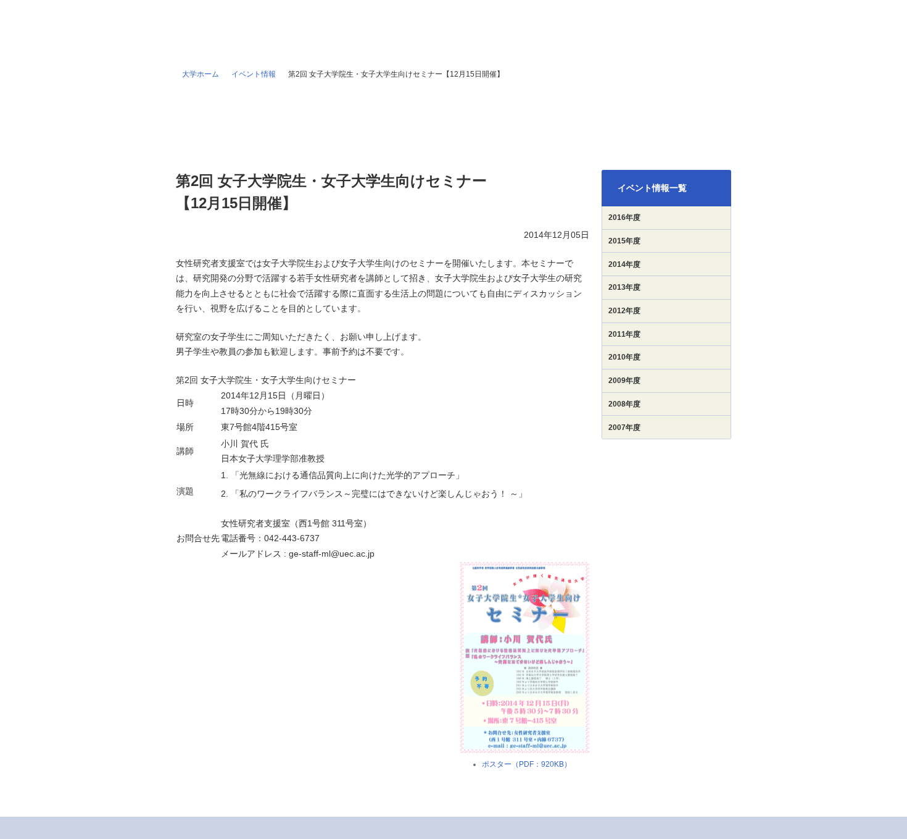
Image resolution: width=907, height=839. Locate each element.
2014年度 (624, 264)
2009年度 (624, 380)
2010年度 (624, 357)
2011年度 (624, 334)
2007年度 (624, 427)
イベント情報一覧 (652, 188)
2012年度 (624, 310)
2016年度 (624, 217)
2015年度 (624, 241)
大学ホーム (200, 74)
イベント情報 (253, 74)
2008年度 (624, 404)
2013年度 (624, 287)
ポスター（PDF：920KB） (526, 764)
